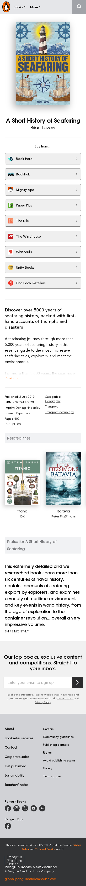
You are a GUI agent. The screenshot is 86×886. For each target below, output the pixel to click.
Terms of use (52, 776)
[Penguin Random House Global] (17, 860)
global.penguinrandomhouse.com (31, 878)
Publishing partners (56, 744)
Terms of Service (45, 849)
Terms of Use (65, 698)
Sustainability (14, 775)
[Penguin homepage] (6, 6)
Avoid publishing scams (59, 760)
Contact (11, 747)
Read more (12, 377)
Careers (48, 729)
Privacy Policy (43, 702)
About (9, 729)
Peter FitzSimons (63, 516)
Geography (52, 401)
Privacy (47, 768)
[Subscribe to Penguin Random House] (77, 682)
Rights (47, 752)
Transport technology (59, 412)
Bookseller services (19, 738)
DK (22, 516)
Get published (15, 766)
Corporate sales (17, 757)
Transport (51, 406)
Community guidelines (58, 736)
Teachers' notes (16, 785)
